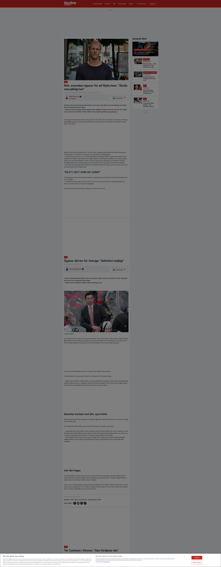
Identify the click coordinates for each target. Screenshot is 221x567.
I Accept (197, 557)
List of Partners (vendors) (103, 562)
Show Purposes (197, 562)
